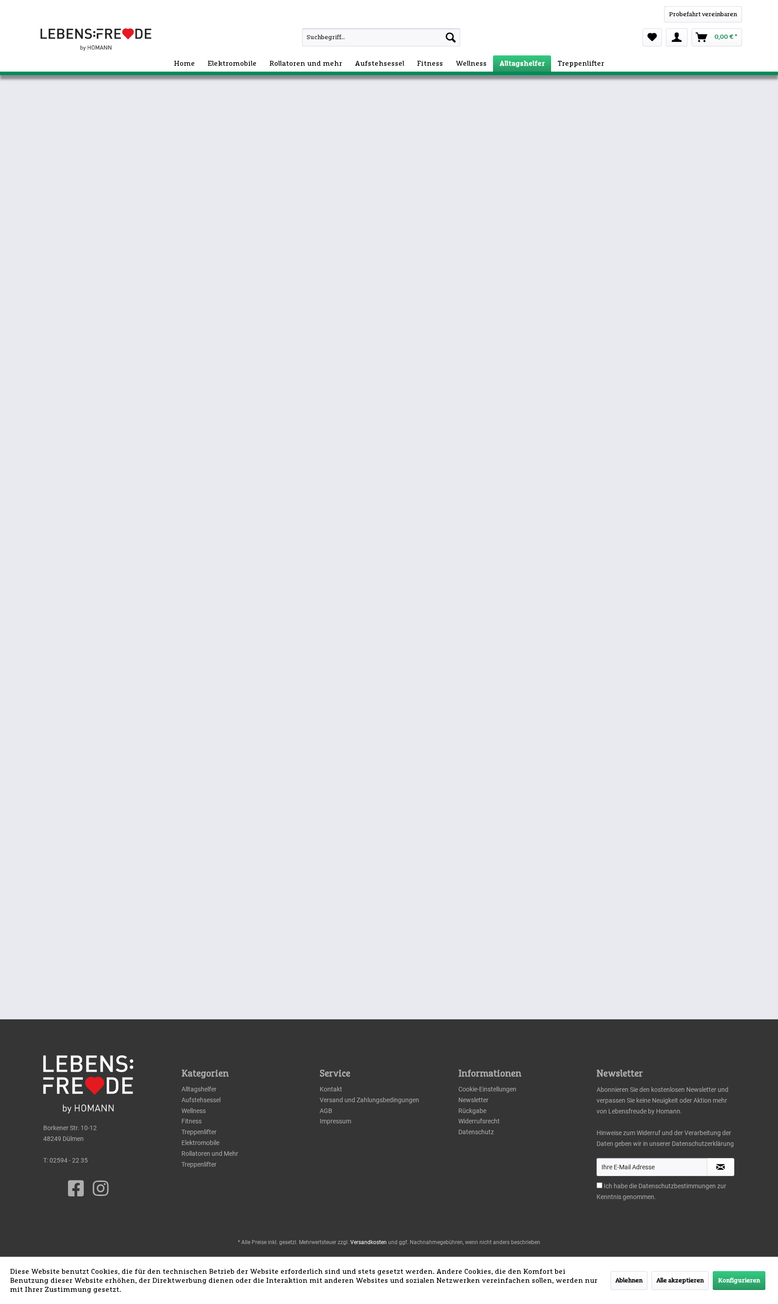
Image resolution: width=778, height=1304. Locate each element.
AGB (326, 1110)
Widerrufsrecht (479, 1121)
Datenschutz (476, 1132)
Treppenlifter (199, 1132)
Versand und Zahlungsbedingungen (369, 1100)
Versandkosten (368, 1242)
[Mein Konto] (677, 37)
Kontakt (331, 1089)
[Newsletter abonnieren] (720, 1167)
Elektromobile (200, 1142)
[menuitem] (361, 37)
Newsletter (473, 1100)
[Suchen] (450, 37)
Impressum (335, 1121)
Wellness (193, 1110)
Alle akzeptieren (680, 1280)
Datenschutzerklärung (703, 1143)
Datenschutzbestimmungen (677, 1186)
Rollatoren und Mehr (209, 1153)
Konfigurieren (739, 1280)
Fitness (191, 1121)
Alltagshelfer (199, 1089)
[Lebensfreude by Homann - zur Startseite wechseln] (96, 39)
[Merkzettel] (652, 37)
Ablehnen (628, 1280)
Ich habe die (621, 1186)
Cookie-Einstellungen (487, 1089)
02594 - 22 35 (69, 1160)
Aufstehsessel (201, 1100)
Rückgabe (472, 1110)
